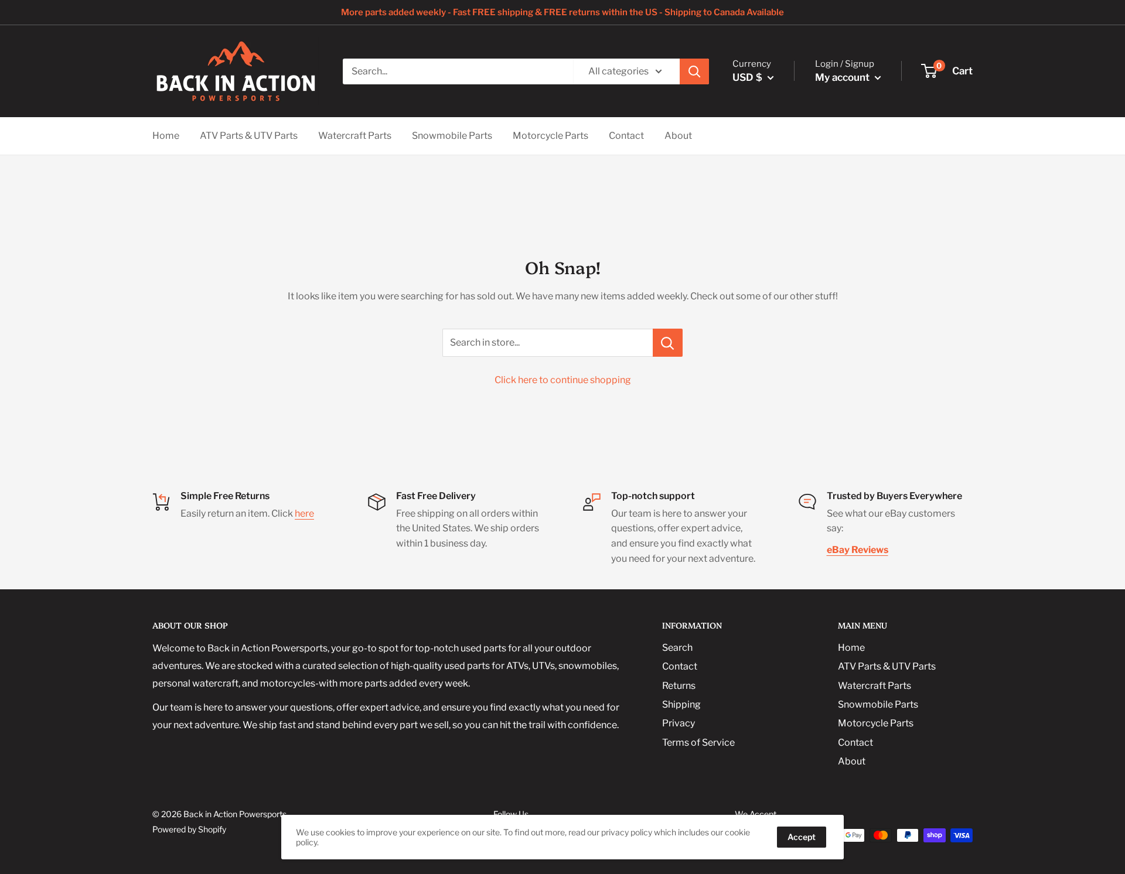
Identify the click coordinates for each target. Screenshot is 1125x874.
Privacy (678, 723)
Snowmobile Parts (452, 135)
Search (677, 647)
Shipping (681, 704)
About (678, 135)
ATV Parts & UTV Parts (249, 135)
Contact (626, 135)
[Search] (694, 71)
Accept (802, 837)
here (304, 513)
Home (165, 135)
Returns (679, 685)
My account (843, 77)
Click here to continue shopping (563, 379)
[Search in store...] (668, 343)
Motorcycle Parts (550, 135)
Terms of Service (698, 742)
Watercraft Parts (354, 135)
